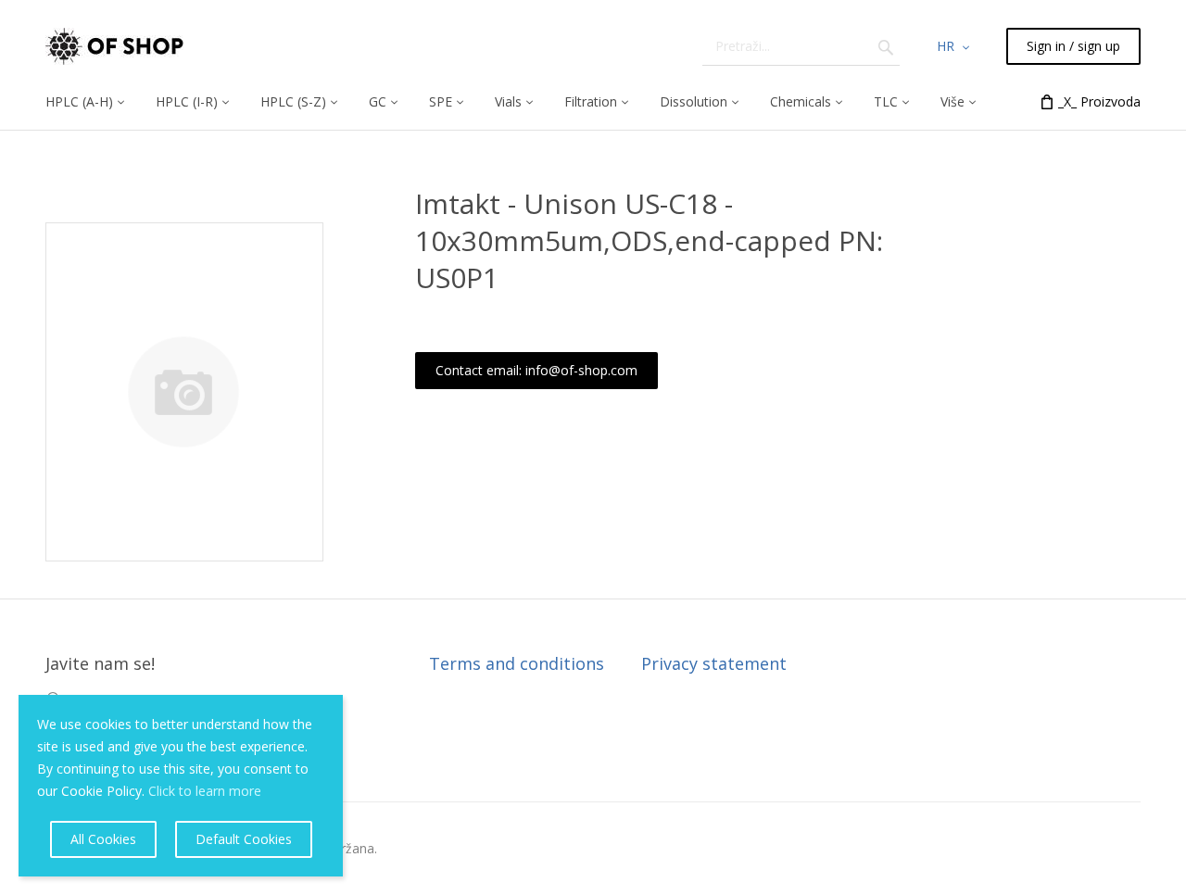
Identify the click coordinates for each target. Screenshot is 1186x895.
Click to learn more (204, 791)
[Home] (114, 46)
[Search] (885, 46)
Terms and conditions (516, 663)
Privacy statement (714, 663)
